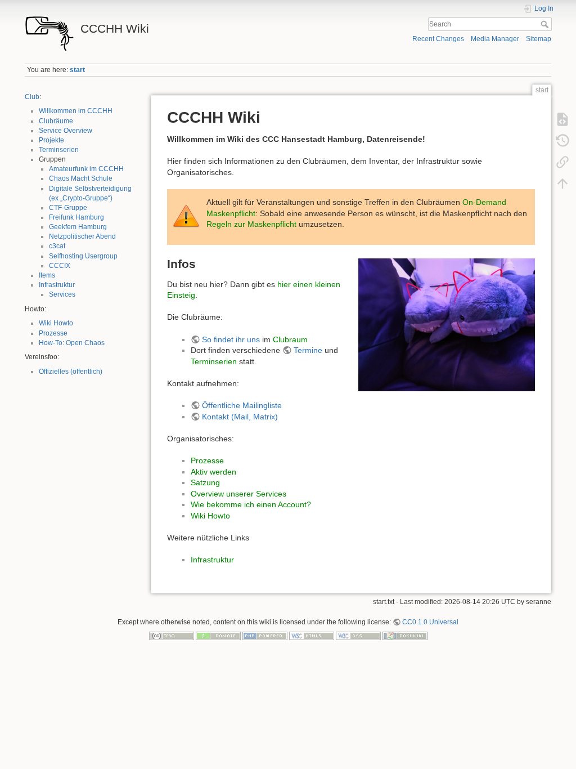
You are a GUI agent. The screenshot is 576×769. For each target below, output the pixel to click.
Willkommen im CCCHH (75, 111)
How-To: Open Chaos (72, 343)
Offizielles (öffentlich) (70, 371)
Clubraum (290, 339)
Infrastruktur (57, 285)
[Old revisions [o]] (562, 140)
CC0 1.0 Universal (430, 622)
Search (546, 24)
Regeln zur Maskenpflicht (251, 224)
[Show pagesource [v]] (562, 119)
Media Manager (495, 39)
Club (32, 97)
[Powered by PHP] (264, 636)
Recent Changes (438, 39)
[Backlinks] (562, 162)
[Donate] (218, 636)
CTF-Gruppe (68, 208)
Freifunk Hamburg (76, 217)
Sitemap (538, 39)
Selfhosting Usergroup (83, 256)
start (77, 70)
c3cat (57, 246)
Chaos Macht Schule (80, 178)
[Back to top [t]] (562, 183)
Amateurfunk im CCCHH (86, 169)
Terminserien (59, 150)
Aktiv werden (213, 471)
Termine (308, 350)
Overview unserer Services (238, 493)
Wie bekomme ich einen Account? (251, 504)
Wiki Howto (56, 323)
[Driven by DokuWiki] (405, 636)
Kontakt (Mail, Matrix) (240, 416)
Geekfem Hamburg (78, 227)
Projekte (51, 140)
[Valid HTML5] (311, 636)
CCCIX (59, 266)
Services (62, 294)
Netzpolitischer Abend (82, 236)
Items (47, 275)
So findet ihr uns (231, 339)
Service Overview (65, 131)
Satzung (205, 482)
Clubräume (56, 121)
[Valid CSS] (358, 636)
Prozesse (53, 333)
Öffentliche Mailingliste (242, 405)
